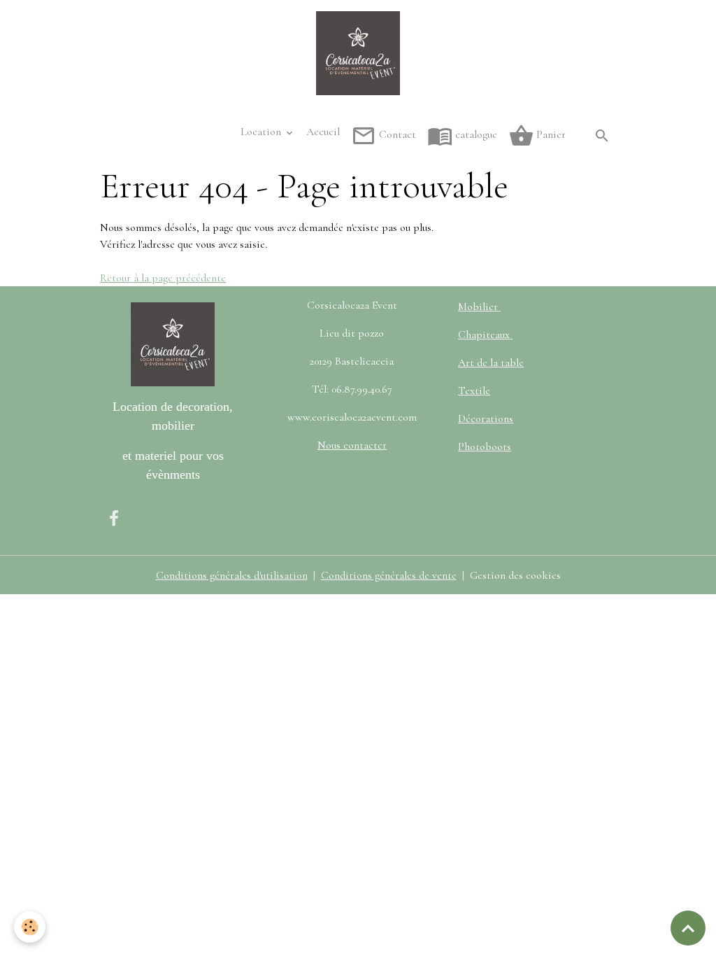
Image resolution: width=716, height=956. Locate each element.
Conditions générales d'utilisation (232, 575)
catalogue (474, 134)
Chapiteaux (485, 335)
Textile (474, 391)
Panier (550, 134)
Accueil (323, 132)
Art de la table (491, 363)
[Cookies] (29, 927)
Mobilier (479, 307)
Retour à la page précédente (163, 278)
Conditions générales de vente (389, 575)
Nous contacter (352, 445)
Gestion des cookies (515, 575)
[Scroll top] (688, 928)
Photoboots (484, 447)
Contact (396, 134)
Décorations (485, 419)
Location (262, 132)
